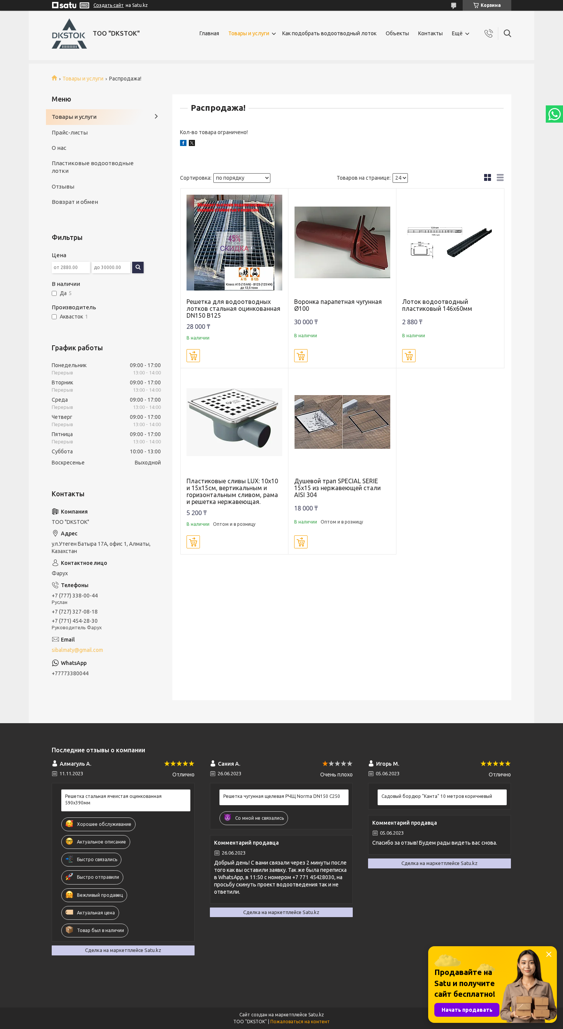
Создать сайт (108, 5)
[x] (192, 144)
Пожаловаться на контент (300, 1021)
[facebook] (183, 144)
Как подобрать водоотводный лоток (329, 33)
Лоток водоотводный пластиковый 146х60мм (437, 305)
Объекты (397, 33)
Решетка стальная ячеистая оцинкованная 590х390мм (113, 799)
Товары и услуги (248, 33)
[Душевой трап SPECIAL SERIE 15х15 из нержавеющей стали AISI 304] (342, 422)
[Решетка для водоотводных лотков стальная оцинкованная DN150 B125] (234, 242)
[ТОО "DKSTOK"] (69, 33)
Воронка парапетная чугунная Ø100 (338, 305)
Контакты (430, 33)
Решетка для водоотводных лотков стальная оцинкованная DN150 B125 (233, 308)
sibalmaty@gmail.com (77, 650)
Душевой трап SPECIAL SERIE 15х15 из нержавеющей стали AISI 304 (337, 488)
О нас (59, 147)
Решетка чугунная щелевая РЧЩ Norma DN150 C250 (281, 796)
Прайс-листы (70, 132)
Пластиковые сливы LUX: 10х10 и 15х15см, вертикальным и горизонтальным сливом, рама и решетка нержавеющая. (232, 491)
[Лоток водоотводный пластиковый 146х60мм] (450, 242)
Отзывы (63, 186)
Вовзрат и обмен (75, 202)
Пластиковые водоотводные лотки (93, 167)
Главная (209, 33)
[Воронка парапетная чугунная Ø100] (342, 242)
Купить (193, 355)
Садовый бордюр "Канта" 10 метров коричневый (436, 796)
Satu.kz (316, 1014)
